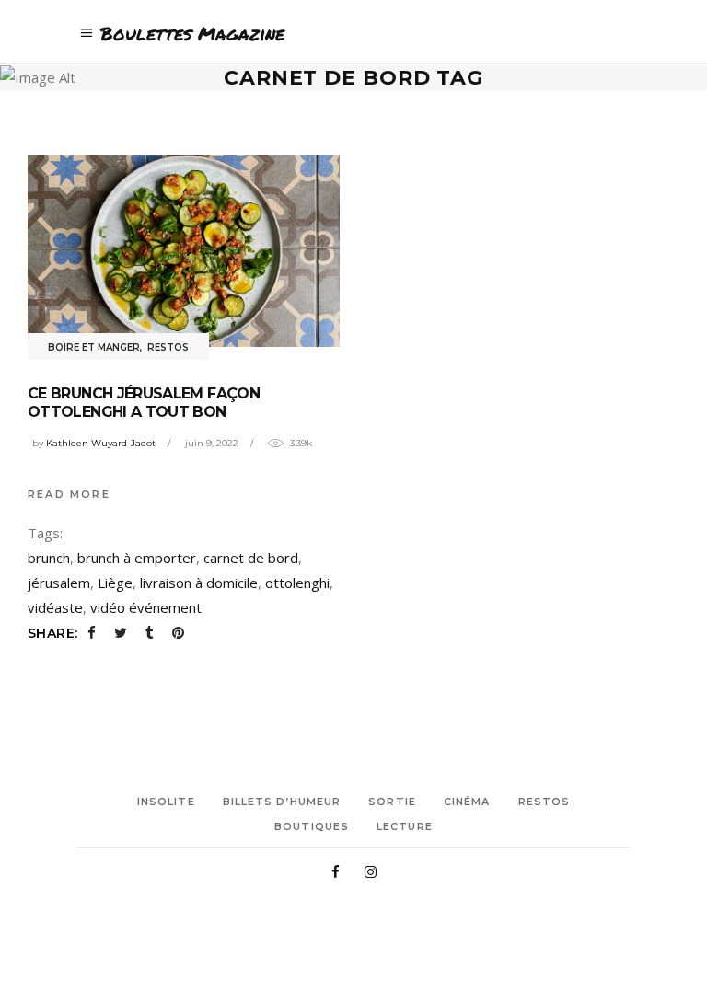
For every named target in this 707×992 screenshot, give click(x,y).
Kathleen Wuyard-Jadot (101, 443)
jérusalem (59, 582)
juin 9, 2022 (211, 443)
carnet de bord (250, 557)
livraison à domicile (199, 582)
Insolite (166, 801)
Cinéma (467, 801)
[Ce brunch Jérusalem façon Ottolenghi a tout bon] (184, 251)
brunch (49, 557)
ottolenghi (297, 582)
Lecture (405, 826)
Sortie (392, 801)
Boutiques (311, 826)
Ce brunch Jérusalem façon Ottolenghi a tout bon (144, 403)
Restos (168, 347)
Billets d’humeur (282, 801)
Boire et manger (94, 347)
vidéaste (55, 607)
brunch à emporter (136, 557)
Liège (115, 582)
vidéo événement (146, 607)
